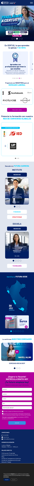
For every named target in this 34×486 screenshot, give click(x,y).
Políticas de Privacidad (21, 250)
